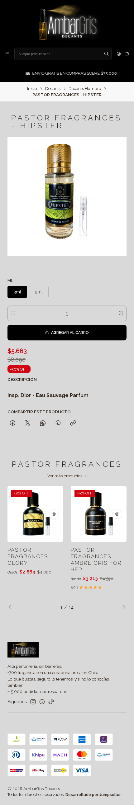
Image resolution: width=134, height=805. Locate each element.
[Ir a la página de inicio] (67, 23)
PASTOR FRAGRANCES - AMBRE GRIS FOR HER (96, 560)
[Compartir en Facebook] (12, 423)
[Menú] (7, 54)
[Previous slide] (12, 607)
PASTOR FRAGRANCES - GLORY (30, 556)
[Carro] (126, 54)
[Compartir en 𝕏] (27, 423)
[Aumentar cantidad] (121, 313)
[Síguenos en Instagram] (33, 702)
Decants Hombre (85, 89)
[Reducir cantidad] (13, 313)
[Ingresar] (118, 54)
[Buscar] (106, 54)
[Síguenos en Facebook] (42, 702)
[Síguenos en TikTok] (51, 702)
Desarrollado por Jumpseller (93, 794)
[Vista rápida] (54, 514)
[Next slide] (122, 607)
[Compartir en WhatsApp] (43, 423)
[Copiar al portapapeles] (73, 423)
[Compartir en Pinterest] (58, 423)
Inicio (32, 89)
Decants (52, 89)
